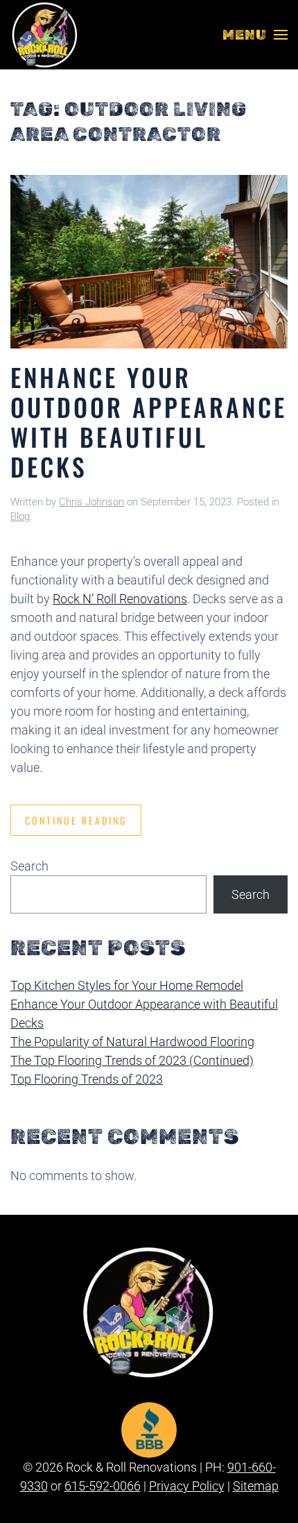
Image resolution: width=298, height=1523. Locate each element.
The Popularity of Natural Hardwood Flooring (132, 1041)
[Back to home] (45, 34)
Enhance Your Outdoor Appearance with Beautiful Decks (148, 421)
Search (29, 866)
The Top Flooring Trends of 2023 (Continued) (132, 1060)
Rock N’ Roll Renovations (120, 598)
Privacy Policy (187, 1486)
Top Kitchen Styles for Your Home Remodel (126, 985)
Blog (20, 516)
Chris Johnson (91, 502)
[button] (255, 34)
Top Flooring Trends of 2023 (86, 1079)
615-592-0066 (102, 1486)
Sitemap (256, 1486)
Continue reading (76, 820)
